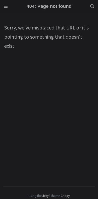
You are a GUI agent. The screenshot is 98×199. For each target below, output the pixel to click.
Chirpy (65, 196)
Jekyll (46, 196)
